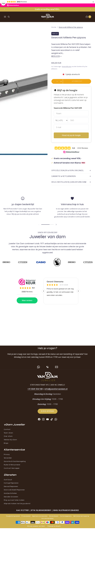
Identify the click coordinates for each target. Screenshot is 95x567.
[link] (71, 27)
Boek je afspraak (47, 411)
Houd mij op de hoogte (71, 135)
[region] (47, 9)
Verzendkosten (66, 66)
